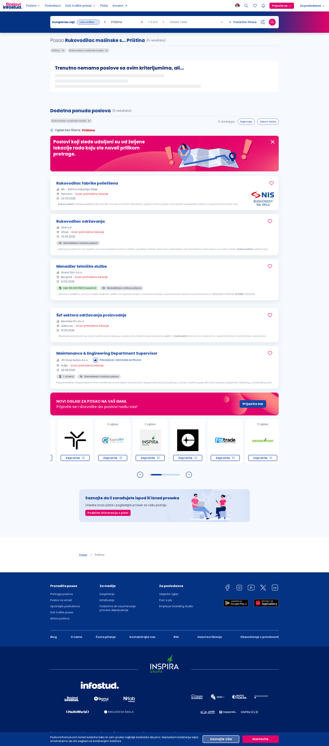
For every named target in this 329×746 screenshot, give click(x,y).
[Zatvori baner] (273, 142)
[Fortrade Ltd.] (211, 441)
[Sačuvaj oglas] (271, 183)
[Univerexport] (248, 441)
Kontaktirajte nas (142, 637)
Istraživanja (107, 600)
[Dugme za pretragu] (272, 22)
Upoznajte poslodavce (65, 606)
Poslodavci (53, 5)
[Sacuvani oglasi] (255, 5)
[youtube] (251, 588)
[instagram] (239, 588)
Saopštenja (107, 594)
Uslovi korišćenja (209, 637)
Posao (83, 555)
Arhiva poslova (59, 618)
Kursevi (118, 5)
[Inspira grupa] (136, 441)
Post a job (165, 600)
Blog (53, 637)
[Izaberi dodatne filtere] (263, 22)
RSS (176, 637)
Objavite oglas (168, 594)
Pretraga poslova (61, 594)
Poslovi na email (61, 600)
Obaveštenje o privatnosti (259, 637)
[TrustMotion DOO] (61, 441)
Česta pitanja (106, 637)
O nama (76, 637)
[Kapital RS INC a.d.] (98, 441)
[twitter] (263, 588)
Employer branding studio (176, 606)
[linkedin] (275, 588)
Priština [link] (99, 555)
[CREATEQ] (173, 441)
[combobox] (77, 22)
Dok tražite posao (61, 612)
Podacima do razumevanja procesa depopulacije (118, 608)
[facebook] (227, 588)
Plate (104, 5)
